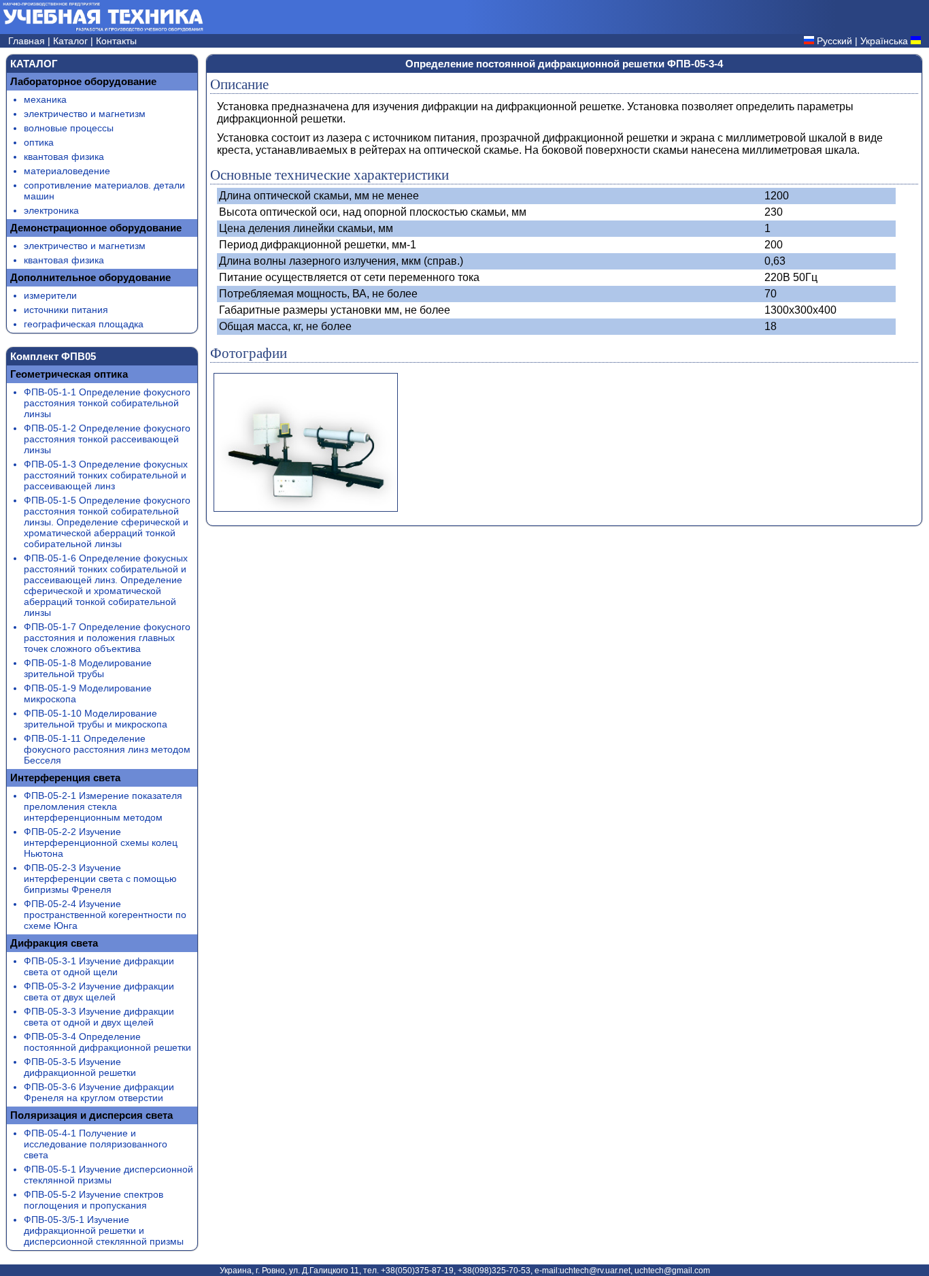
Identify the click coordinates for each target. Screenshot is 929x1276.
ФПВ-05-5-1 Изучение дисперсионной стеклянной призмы (108, 1174)
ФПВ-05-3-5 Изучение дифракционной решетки (80, 1067)
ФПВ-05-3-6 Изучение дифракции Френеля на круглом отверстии (99, 1092)
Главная (28, 40)
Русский (834, 40)
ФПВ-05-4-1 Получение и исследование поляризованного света (95, 1144)
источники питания (66, 309)
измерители (50, 295)
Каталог (71, 40)
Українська (884, 40)
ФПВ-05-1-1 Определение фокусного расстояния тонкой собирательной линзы (107, 403)
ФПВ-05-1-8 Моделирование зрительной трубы (88, 668)
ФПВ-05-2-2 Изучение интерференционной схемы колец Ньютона (101, 842)
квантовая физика (64, 156)
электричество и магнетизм (85, 113)
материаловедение (67, 170)
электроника (51, 210)
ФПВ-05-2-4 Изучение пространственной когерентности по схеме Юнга (105, 914)
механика (45, 99)
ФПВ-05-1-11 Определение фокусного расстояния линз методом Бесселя (107, 749)
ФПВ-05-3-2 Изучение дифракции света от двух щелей (99, 991)
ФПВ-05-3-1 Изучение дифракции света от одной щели (99, 966)
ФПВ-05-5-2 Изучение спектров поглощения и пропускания (93, 1200)
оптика (39, 142)
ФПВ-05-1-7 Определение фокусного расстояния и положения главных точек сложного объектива (107, 637)
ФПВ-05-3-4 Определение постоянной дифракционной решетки (107, 1042)
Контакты (116, 40)
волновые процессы (69, 127)
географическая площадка (83, 323)
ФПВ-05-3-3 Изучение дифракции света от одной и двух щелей (99, 1017)
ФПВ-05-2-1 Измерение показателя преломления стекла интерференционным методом (103, 806)
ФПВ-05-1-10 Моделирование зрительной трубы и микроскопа (95, 719)
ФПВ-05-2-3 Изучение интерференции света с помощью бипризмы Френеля (100, 878)
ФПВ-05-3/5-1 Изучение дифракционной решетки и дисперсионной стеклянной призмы (104, 1230)
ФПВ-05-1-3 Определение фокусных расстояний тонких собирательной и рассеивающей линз (106, 475)
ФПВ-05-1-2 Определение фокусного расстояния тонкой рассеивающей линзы (107, 439)
